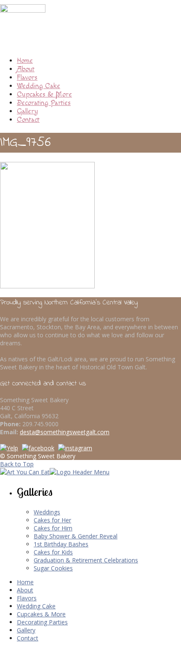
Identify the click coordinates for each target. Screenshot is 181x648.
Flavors (27, 77)
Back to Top (17, 464)
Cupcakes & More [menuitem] (41, 614)
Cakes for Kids (53, 552)
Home (25, 60)
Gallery (27, 111)
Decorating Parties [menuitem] (42, 622)
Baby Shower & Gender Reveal (75, 536)
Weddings (47, 512)
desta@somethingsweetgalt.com (64, 432)
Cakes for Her (52, 520)
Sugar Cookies (53, 568)
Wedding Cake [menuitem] (36, 606)
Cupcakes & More (44, 94)
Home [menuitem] (25, 582)
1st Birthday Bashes (61, 544)
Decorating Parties (44, 103)
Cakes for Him (53, 528)
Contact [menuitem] (27, 638)
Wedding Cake (38, 86)
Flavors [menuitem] (27, 598)
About (26, 69)
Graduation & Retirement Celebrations (86, 560)
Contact (28, 120)
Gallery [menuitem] (26, 630)
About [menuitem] (25, 590)
